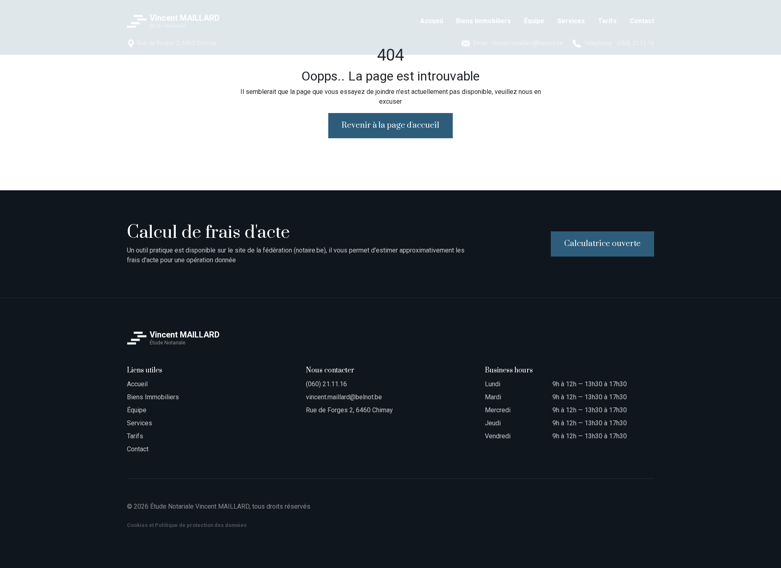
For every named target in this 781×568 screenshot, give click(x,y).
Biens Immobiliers (153, 397)
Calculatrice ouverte (602, 244)
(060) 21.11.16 (326, 384)
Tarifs (135, 436)
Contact (137, 449)
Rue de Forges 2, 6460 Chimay (349, 410)
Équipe (136, 410)
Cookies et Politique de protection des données (187, 525)
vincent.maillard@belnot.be (344, 397)
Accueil (137, 384)
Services (139, 423)
